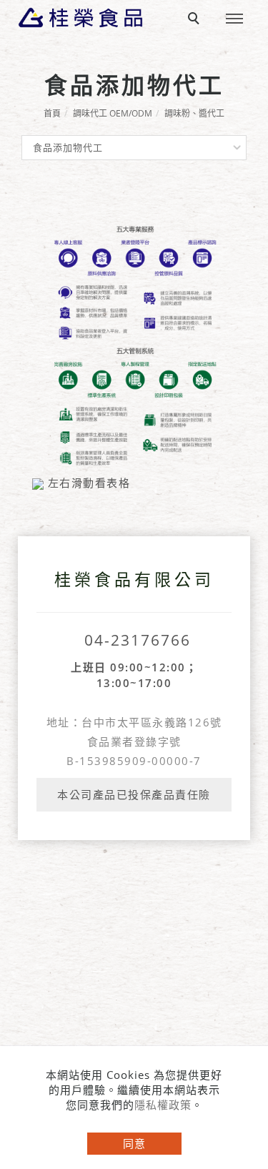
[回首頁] (80, 17)
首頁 (52, 113)
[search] (196, 20)
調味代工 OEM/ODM (112, 113)
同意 (134, 1143)
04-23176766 (137, 640)
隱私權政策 (163, 1105)
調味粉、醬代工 (194, 113)
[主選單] (234, 19)
